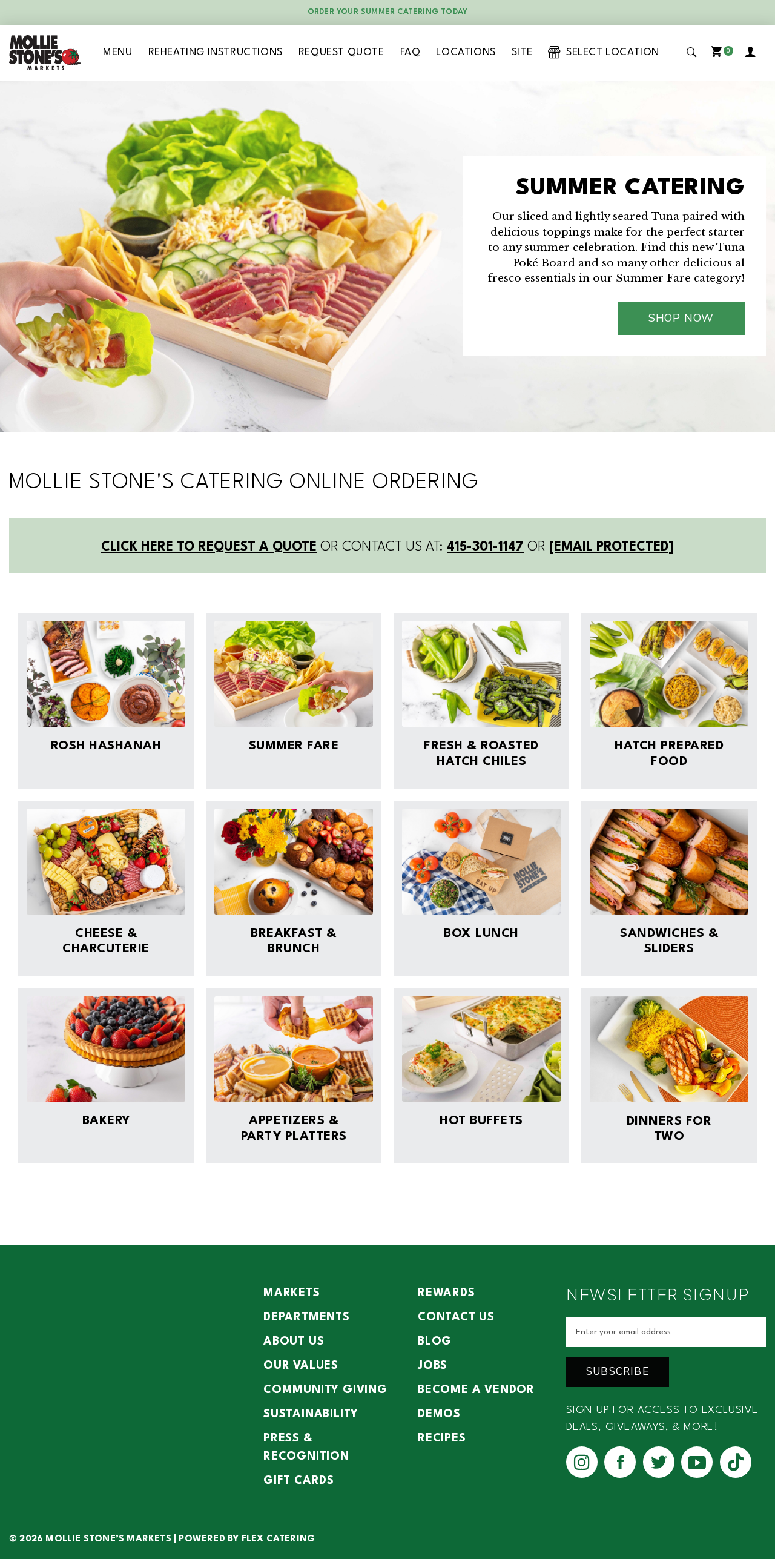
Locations (465, 52)
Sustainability (310, 1414)
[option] (387, 256)
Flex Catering (278, 1539)
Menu (117, 52)
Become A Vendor (476, 1390)
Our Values (300, 1365)
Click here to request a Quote (209, 547)
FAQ (410, 52)
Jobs (432, 1365)
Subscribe (617, 1372)
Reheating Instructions (215, 52)
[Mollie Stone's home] (45, 52)
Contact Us (456, 1317)
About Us (293, 1341)
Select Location (610, 52)
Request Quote (341, 52)
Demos (439, 1414)
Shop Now (681, 318)
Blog (435, 1341)
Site (522, 52)
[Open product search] (692, 52)
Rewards (446, 1293)
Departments (306, 1317)
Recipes (442, 1438)
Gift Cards (298, 1480)
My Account (752, 53)
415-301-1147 (485, 547)
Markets (291, 1293)
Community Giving (325, 1390)
